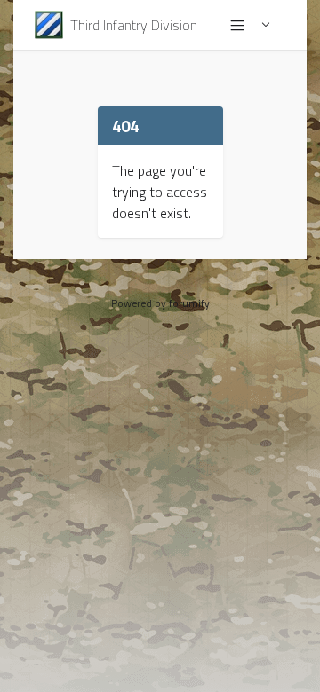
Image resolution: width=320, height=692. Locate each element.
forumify (189, 303)
